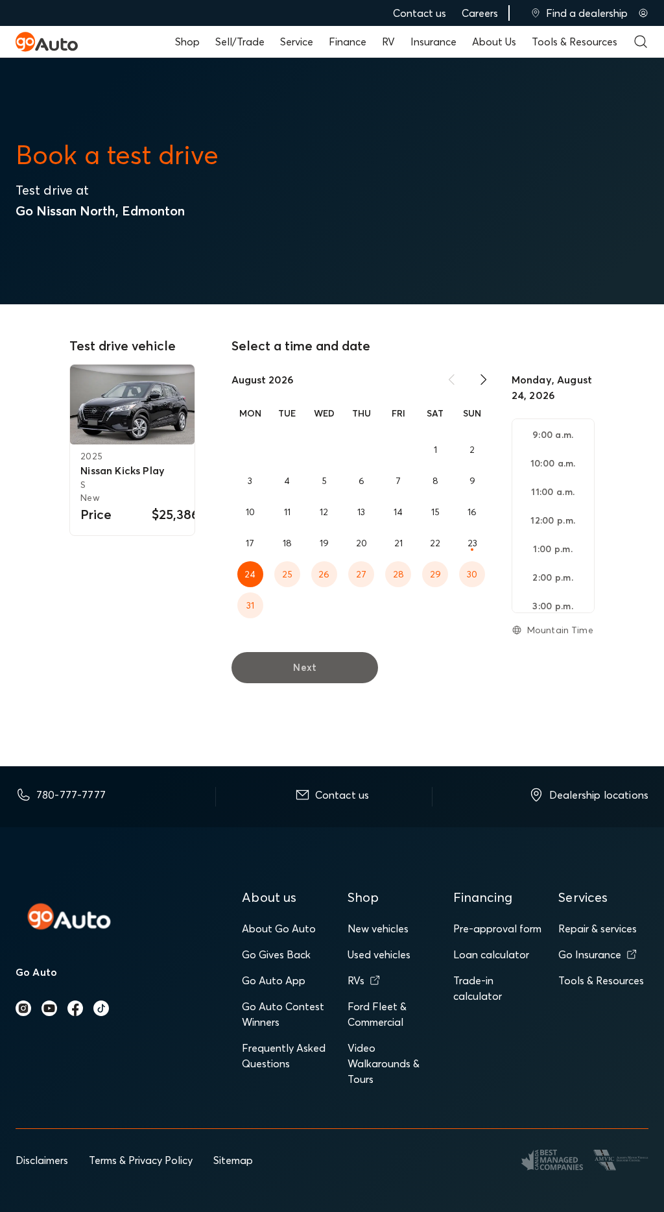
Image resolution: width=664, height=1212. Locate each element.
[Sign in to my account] (643, 13)
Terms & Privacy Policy (141, 1160)
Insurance (433, 41)
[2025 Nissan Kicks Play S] (132, 404)
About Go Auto (279, 928)
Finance (347, 41)
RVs (356, 980)
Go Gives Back (276, 954)
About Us (494, 41)
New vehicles (378, 928)
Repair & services (597, 928)
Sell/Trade (240, 41)
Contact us (419, 12)
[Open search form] (640, 41)
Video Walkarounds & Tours (384, 1063)
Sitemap (233, 1160)
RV (388, 41)
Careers (480, 12)
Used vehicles (379, 954)
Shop (187, 41)
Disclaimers (42, 1160)
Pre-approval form (497, 928)
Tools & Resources (574, 41)
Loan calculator (491, 954)
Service (296, 41)
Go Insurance (589, 954)
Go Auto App (273, 980)
